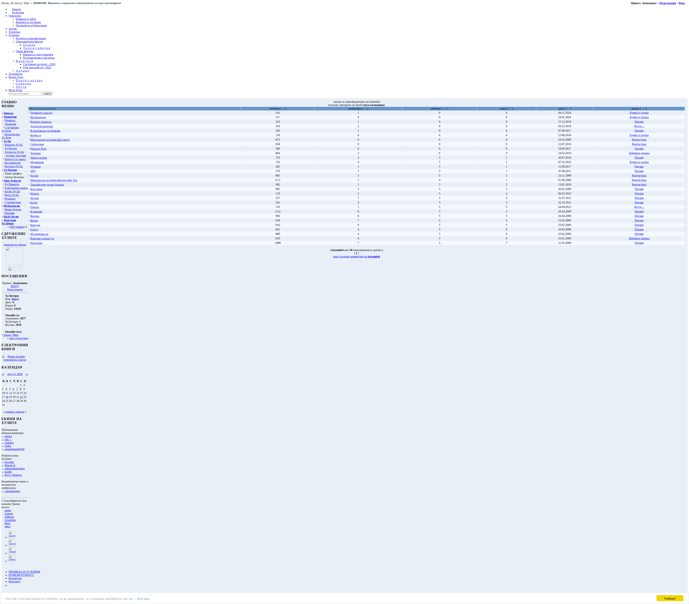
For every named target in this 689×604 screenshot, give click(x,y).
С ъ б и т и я (23, 83)
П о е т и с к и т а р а (29, 80)
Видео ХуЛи (12, 191)
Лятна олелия (38, 157)
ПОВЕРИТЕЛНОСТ (21, 575)
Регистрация (15, 289)
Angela (8, 513)
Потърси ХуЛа (14, 166)
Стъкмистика (13, 202)
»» (26, 374)
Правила (10, 120)
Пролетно (36, 243)
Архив (13, 28)
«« (2, 374)
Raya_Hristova (13, 475)
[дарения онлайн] (15, 269)
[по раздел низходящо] (645, 108)
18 (7, 396)
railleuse (9, 516)
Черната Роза (38, 148)
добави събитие (14, 411)
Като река (36, 189)
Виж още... (144, 598)
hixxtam (9, 462)
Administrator (12, 491)
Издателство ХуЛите (11, 136)
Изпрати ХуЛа (13, 144)
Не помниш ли (39, 234)
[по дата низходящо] (569, 108)
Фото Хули (15, 90)
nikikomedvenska (15, 468)
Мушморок (37, 162)
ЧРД (33, 171)
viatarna (9, 442)
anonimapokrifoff (14, 449)
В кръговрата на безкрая (45, 130)
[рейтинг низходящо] (446, 108)
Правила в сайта (26, 18)
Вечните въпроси (41, 121)
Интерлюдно (38, 117)
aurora (8, 436)
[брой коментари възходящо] (364, 108)
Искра (34, 220)
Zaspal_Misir (11, 334)
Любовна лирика (639, 153)
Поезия (639, 121)
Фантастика (639, 139)
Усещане (35, 153)
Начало (16, 9)
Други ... (639, 126)
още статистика (18, 338)
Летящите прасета (41, 112)
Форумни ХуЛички (9, 222)
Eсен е (34, 229)
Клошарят (36, 211)
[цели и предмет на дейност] (15, 264)
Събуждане (37, 144)
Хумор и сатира (639, 112)
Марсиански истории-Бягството (50, 139)
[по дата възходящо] (566, 108)
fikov (8, 523)
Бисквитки (15, 578)
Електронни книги (16, 187)
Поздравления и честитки (39, 57)
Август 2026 (14, 374)
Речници (10, 198)
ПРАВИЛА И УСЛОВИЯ (24, 571)
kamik (8, 471)
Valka (8, 445)
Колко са (35, 135)
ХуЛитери (18, 12)
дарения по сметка (15, 244)
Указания (10, 124)
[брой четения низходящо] (284, 108)
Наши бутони (13, 209)
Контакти (14, 581)
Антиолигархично (41, 126)
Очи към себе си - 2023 (37, 67)
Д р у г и (21, 86)
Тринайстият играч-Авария (47, 184)
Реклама (10, 213)
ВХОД (15, 286)
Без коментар (13, 162)
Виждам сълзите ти (42, 238)
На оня (34, 198)
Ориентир (10, 116)
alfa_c (8, 439)
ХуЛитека (11, 148)
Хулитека (14, 31)
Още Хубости (12, 180)
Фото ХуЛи (12, 195)
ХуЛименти (12, 184)
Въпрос (34, 216)
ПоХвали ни (12, 205)
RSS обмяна (17, 226)
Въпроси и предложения (38, 54)
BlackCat (10, 465)
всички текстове (16, 155)
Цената (34, 207)
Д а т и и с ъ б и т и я (36, 48)
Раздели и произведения (31, 38)
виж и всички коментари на (356, 256)
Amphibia (10, 520)
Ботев (33, 202)
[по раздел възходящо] (642, 108)
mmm (8, 510)
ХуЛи (7, 141)
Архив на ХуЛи (14, 152)
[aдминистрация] (10, 585)
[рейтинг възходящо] (444, 108)
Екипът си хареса (15, 159)
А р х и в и (22, 70)
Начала (34, 193)
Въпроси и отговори (28, 22)
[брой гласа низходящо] (511, 108)
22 (21, 396)
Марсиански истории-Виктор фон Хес (54, 180)
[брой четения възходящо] (282, 108)
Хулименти (15, 73)
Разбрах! (670, 598)
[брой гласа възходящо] (509, 108)
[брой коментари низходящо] (366, 108)
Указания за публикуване (31, 25)
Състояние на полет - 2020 (39, 64)
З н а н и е (29, 44)
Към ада (35, 225)
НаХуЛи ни (11, 216)
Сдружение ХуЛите (10, 129)
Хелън (34, 175)
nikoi (7, 526)
